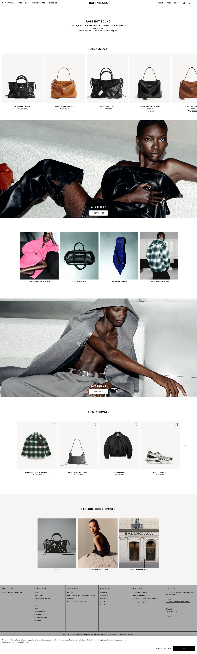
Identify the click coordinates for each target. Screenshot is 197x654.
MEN (44, 3)
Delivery (37, 602)
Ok (184, 648)
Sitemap (37, 621)
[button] (186, 446)
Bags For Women (79, 281)
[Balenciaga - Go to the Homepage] (98, 3)
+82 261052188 (171, 611)
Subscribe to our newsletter (12, 592)
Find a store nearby (140, 595)
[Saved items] (189, 3)
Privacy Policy (39, 611)
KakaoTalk (104, 592)
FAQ (36, 592)
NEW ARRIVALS (8, 3)
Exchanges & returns (42, 599)
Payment (37, 605)
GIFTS (19, 3)
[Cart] (194, 3)
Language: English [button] (139, 602)
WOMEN (35, 3)
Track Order (38, 595)
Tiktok (102, 602)
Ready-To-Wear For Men (159, 281)
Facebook (103, 599)
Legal (36, 608)
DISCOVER (53, 3)
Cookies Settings (40, 618)
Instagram (104, 595)
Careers (70, 592)
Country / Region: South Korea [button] (144, 599)
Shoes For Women (119, 281)
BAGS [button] (27, 3)
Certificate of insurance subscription (81, 595)
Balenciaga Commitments (77, 602)
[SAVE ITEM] (54, 424)
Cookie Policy (39, 614)
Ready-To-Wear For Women (39, 281)
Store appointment (140, 592)
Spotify (103, 605)
